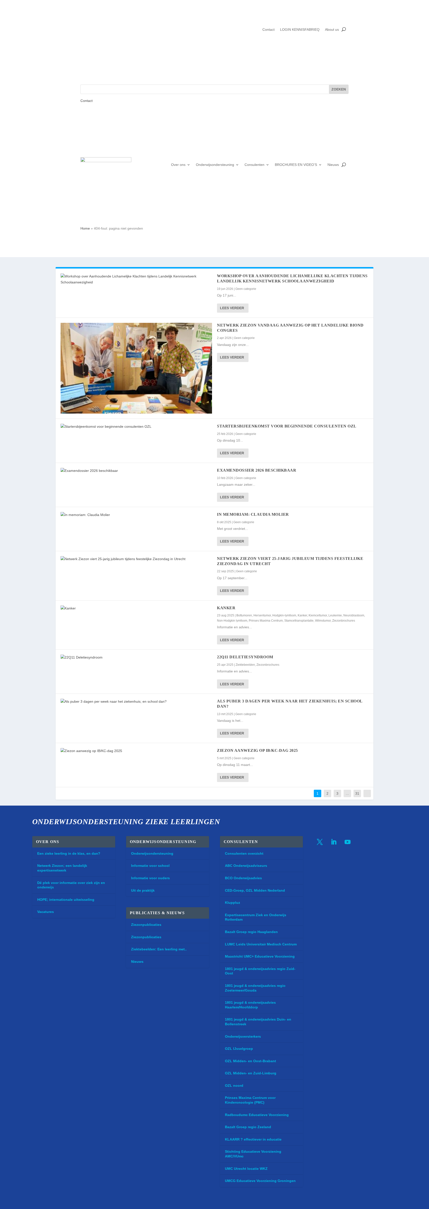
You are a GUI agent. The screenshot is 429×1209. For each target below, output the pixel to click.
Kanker (226, 608)
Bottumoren (244, 615)
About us (332, 29)
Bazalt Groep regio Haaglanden (251, 932)
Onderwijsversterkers (243, 1036)
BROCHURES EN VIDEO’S (296, 165)
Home (85, 228)
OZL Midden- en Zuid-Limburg (250, 1073)
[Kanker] (136, 608)
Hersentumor (262, 615)
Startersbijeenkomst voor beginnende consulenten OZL (287, 426)
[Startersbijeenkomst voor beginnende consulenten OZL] (136, 427)
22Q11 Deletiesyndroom (245, 657)
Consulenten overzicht (244, 853)
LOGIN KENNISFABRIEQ (300, 29)
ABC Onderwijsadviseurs (246, 866)
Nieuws (333, 165)
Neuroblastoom (353, 615)
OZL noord (234, 1086)
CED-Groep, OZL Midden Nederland (255, 890)
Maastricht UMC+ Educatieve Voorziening (260, 956)
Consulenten (254, 165)
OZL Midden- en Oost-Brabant (250, 1061)
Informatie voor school (150, 866)
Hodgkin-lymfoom (284, 615)
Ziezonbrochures (343, 620)
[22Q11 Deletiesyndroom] (136, 658)
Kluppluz (232, 903)
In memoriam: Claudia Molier (253, 514)
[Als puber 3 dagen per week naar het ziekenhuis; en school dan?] (136, 702)
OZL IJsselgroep (239, 1049)
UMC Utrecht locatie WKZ (246, 1169)
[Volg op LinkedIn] (334, 842)
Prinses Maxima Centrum (266, 620)
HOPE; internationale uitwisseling (65, 900)
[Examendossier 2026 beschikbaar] (136, 471)
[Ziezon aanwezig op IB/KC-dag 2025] (136, 751)
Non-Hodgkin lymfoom (232, 620)
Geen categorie (245, 289)
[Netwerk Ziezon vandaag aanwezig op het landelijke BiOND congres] (136, 368)
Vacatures (45, 912)
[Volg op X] (320, 842)
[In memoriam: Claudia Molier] (136, 515)
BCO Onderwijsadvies (243, 878)
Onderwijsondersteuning (215, 165)
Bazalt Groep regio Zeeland (248, 1127)
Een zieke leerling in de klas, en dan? (68, 853)
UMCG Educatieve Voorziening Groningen (260, 1181)
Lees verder (232, 308)
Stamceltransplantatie (299, 620)
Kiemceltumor (318, 615)
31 (357, 793)
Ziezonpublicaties (146, 925)
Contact (268, 29)
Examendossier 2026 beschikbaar (256, 470)
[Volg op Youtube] (348, 842)
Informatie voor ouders (150, 878)
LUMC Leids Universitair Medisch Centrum (261, 944)
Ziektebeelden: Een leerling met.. (159, 949)
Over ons (178, 165)
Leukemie (335, 615)
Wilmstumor (323, 620)
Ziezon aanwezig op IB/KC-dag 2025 (257, 750)
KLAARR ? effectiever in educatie (253, 1139)
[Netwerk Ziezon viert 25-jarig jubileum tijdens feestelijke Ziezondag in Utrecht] (136, 559)
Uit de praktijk (143, 890)
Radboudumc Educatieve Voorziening (257, 1115)
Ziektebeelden (245, 664)
